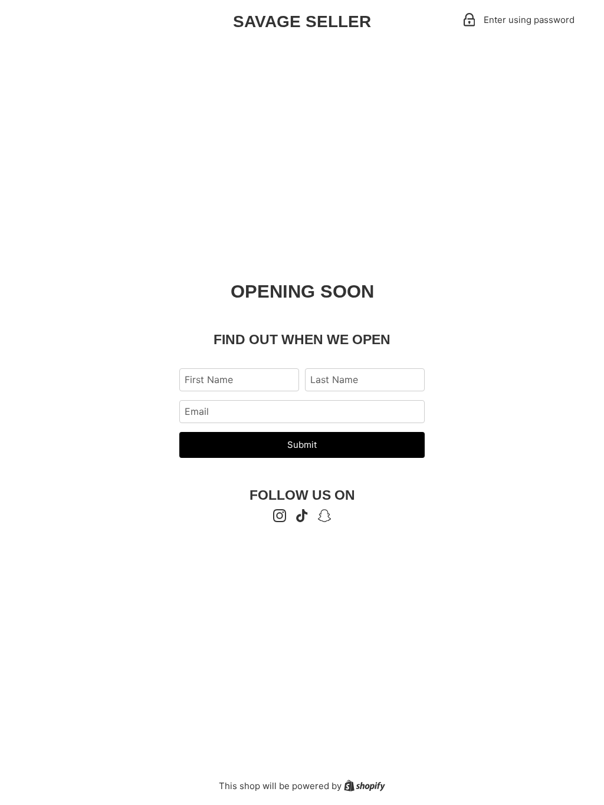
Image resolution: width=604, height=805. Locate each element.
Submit (302, 444)
